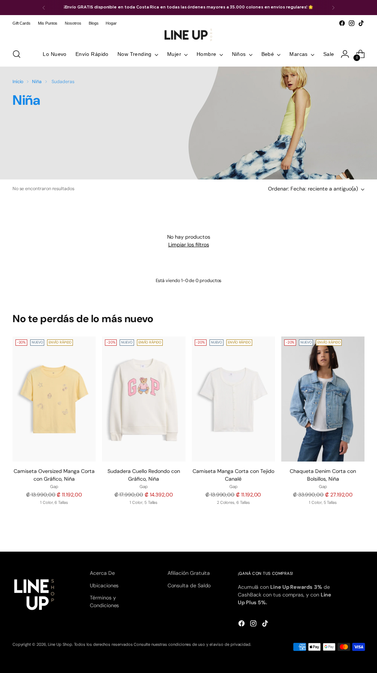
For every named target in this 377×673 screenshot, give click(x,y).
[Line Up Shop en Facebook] (342, 23)
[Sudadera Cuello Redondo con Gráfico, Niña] (143, 399)
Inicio (18, 82)
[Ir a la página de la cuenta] (345, 54)
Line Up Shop (60, 644)
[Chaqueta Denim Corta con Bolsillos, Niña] (322, 399)
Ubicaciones (104, 585)
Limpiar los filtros (188, 244)
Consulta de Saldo (189, 585)
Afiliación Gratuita (189, 573)
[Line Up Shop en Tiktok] (361, 23)
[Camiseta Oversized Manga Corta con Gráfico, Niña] (54, 399)
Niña (37, 82)
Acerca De (102, 573)
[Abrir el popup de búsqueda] (16, 54)
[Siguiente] (333, 7)
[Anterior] (44, 7)
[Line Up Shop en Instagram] (351, 23)
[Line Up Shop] (188, 35)
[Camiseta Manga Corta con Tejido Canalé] (233, 399)
